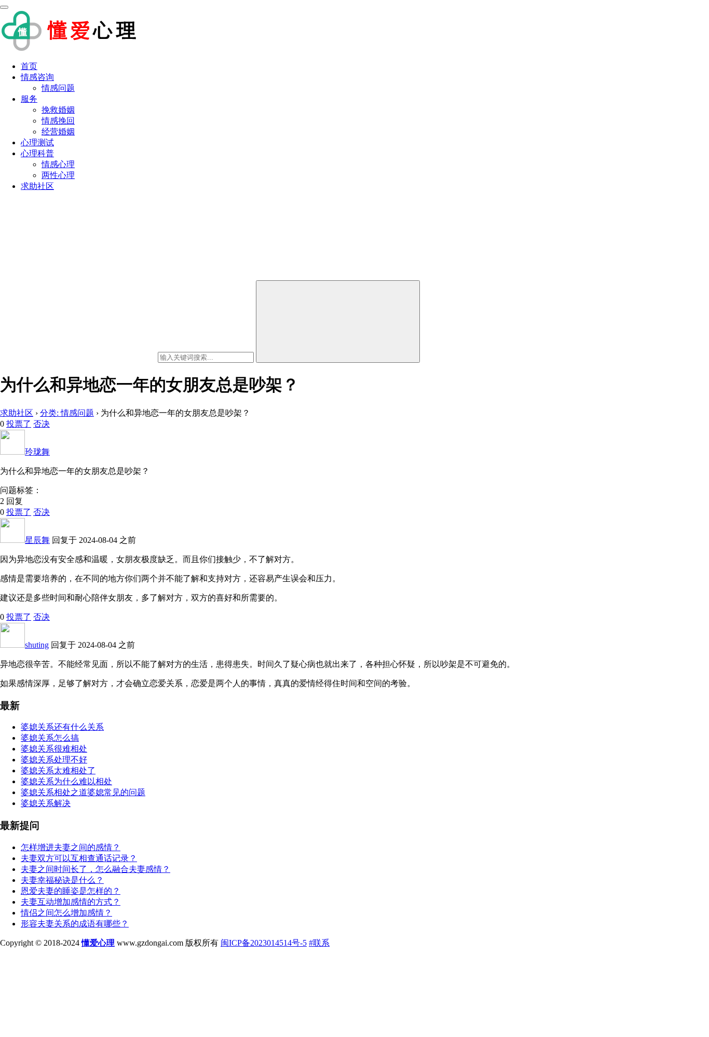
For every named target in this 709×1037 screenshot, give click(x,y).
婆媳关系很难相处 (54, 748)
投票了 (18, 423)
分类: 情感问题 (67, 412)
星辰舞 (37, 540)
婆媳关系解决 (46, 803)
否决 (41, 423)
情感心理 (58, 164)
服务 (29, 98)
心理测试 (37, 142)
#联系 (319, 942)
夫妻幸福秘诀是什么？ (62, 880)
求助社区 (37, 186)
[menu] (4, 7)
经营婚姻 (58, 131)
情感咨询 (37, 77)
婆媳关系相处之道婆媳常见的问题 (83, 792)
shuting (37, 644)
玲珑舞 (37, 451)
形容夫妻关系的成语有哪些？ (75, 923)
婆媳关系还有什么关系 (62, 726)
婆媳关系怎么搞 (50, 737)
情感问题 (58, 88)
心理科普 (37, 153)
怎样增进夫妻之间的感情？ (70, 847)
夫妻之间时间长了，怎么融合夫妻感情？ (95, 869)
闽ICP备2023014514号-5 (264, 942)
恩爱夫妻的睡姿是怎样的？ (70, 890)
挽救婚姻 (58, 109)
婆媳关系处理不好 (54, 759)
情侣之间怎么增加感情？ (66, 912)
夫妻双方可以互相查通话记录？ (79, 858)
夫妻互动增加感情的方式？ (70, 901)
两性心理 (58, 175)
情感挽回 (58, 120)
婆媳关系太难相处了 (58, 770)
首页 (29, 66)
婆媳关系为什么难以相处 (66, 781)
